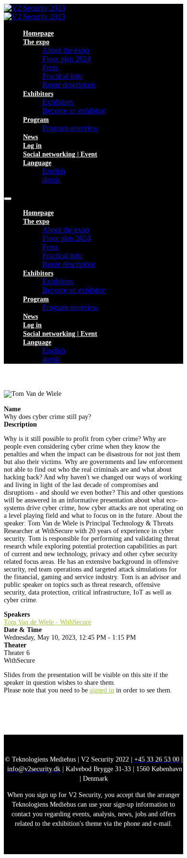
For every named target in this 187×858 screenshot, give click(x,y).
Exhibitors (38, 93)
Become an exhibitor (73, 111)
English (53, 171)
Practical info (62, 76)
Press (50, 67)
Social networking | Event (60, 154)
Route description (68, 85)
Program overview (70, 128)
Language (37, 163)
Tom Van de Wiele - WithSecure (47, 622)
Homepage (38, 33)
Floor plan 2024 (66, 59)
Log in (32, 145)
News (30, 137)
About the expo (65, 50)
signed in (102, 690)
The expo (36, 42)
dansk (51, 180)
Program (36, 119)
